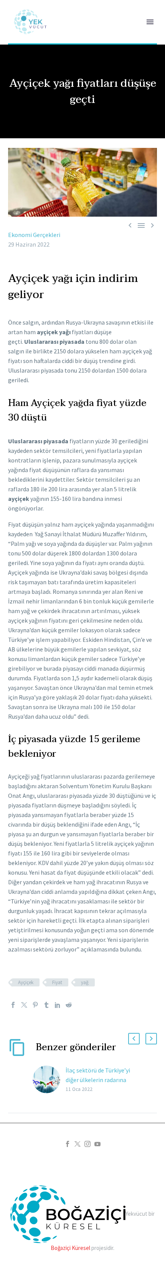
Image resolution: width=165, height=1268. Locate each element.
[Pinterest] (35, 1005)
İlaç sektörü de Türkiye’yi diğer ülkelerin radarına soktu (98, 1079)
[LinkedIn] (57, 1005)
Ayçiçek (25, 982)
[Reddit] (69, 1005)
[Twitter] (24, 1005)
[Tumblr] (46, 1005)
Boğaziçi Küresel (70, 1247)
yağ (85, 982)
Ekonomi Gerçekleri (34, 235)
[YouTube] (97, 1144)
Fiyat (57, 982)
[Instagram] (87, 1144)
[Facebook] (13, 1005)
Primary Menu (150, 22)
